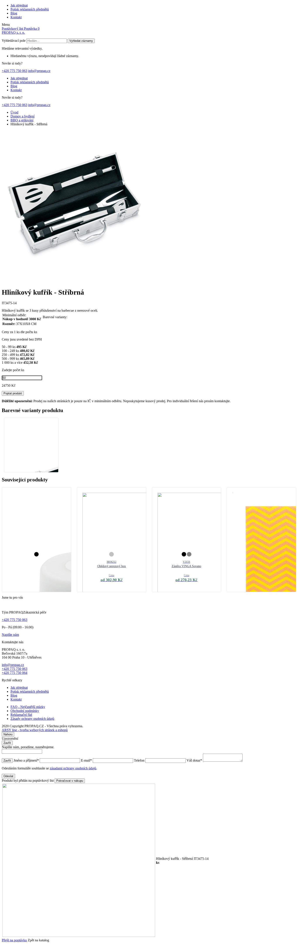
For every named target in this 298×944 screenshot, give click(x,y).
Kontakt (16, 17)
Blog (13, 13)
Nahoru (7, 734)
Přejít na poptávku (14, 940)
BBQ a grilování (21, 120)
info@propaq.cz (39, 71)
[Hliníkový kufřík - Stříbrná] (78, 281)
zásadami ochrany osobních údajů (73, 768)
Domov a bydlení (22, 116)
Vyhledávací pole (14, 40)
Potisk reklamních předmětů (29, 9)
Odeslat (8, 776)
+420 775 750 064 (14, 673)
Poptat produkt (12, 393)
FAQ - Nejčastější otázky (27, 707)
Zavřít (7, 743)
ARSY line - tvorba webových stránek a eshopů (35, 730)
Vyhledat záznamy (81, 40)
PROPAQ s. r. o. (13, 32)
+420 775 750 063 (14, 71)
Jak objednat (19, 5)
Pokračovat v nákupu (69, 780)
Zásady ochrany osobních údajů (32, 718)
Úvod (14, 112)
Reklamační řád (21, 715)
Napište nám (10, 634)
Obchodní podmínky (24, 711)
